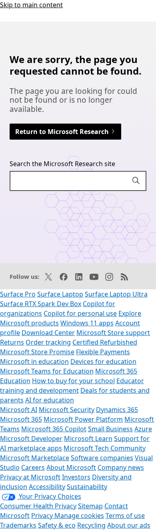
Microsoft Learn (88, 438)
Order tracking (48, 342)
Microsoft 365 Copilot (53, 428)
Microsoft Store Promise (37, 351)
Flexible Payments (103, 351)
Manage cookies (79, 515)
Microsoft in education (34, 361)
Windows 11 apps (87, 323)
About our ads (128, 525)
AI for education (49, 400)
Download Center (48, 332)
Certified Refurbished (104, 342)
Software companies (102, 457)
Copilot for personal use (80, 313)
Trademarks (18, 525)
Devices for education (103, 361)
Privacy (42, 515)
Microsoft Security (66, 409)
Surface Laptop (60, 294)
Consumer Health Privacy (38, 506)
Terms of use (125, 515)
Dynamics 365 (117, 409)
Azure (143, 428)
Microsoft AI (18, 409)
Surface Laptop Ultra (116, 294)
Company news (121, 467)
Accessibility (47, 486)
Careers (33, 467)
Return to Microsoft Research (62, 131)
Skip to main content (31, 4)
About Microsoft (71, 467)
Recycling (91, 525)
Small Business (110, 428)
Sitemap (90, 506)
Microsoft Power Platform (83, 419)
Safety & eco (57, 525)
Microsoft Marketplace (34, 457)
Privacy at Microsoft (30, 477)
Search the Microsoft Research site (62, 163)
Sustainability (87, 486)
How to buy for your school (73, 380)
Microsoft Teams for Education (47, 371)
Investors (76, 477)
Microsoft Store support (113, 332)
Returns (12, 342)
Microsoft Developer (31, 438)
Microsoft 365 (21, 419)
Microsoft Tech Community (105, 448)
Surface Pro (18, 294)
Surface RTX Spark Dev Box (40, 303)
